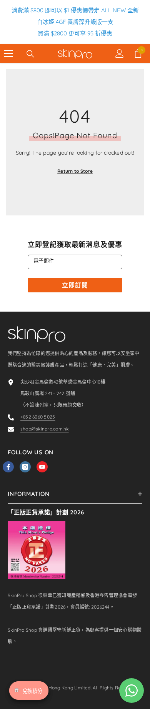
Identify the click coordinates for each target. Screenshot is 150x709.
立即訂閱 (75, 285)
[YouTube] (42, 466)
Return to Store (75, 171)
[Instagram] (25, 466)
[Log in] (119, 53)
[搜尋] (30, 53)
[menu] (8, 53)
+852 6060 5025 (37, 417)
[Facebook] (8, 466)
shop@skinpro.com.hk (44, 429)
